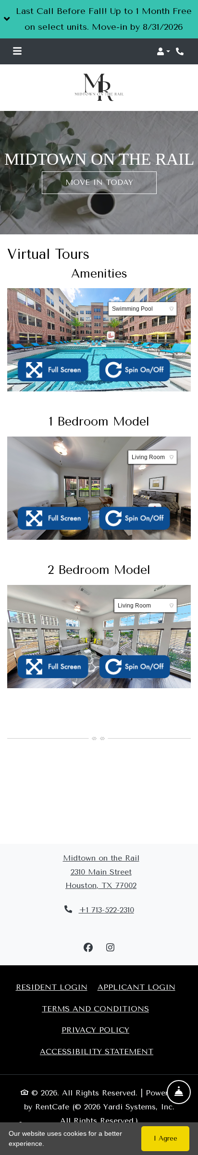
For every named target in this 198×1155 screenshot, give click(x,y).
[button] (99, 19)
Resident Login (51, 987)
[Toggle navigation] (17, 51)
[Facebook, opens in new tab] (88, 948)
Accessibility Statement (96, 1051)
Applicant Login (136, 987)
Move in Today (99, 182)
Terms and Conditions (95, 1008)
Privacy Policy (95, 1029)
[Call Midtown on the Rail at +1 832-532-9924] (180, 51)
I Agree (165, 1138)
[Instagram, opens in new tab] (110, 948)
